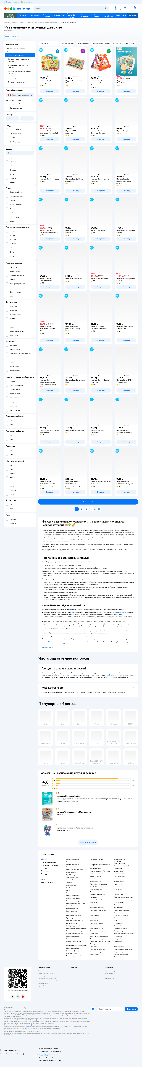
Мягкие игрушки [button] (47, 883)
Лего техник (94, 920)
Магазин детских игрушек (74, 933)
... (95, 509)
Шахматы (117, 892)
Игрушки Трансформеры (98, 894)
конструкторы (49, 641)
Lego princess (118, 871)
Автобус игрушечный (73, 926)
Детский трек (70, 906)
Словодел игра (118, 894)
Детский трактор (71, 923)
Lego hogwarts (94, 918)
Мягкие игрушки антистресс (123, 949)
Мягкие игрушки (119, 941)
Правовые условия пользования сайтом (37, 1008)
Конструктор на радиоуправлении (119, 862)
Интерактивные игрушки (98, 862)
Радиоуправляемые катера (74, 931)
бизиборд (126, 631)
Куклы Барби (118, 923)
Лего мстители (95, 892)
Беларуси (17, 1010)
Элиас (116, 905)
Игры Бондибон (119, 902)
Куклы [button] (43, 880)
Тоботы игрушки (71, 867)
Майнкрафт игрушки (96, 859)
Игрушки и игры (18, 23)
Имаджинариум (119, 881)
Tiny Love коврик (95, 876)
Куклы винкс (118, 936)
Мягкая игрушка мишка (121, 944)
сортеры (88, 626)
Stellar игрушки (71, 872)
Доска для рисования (120, 887)
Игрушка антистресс (72, 948)
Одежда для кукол (119, 931)
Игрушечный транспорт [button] (49, 865)
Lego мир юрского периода (99, 936)
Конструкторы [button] (46, 874)
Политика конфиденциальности (48, 978)
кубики (73, 612)
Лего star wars (94, 915)
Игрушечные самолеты (73, 915)
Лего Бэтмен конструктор (98, 884)
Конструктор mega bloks (122, 866)
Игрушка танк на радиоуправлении (72, 912)
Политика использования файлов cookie (51, 981)
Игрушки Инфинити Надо (74, 869)
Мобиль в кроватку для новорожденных (73, 942)
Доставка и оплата (43, 971)
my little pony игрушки (73, 875)
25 (99, 509)
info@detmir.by (38, 1020)
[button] (132, 15)
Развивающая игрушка (73, 936)
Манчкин (117, 879)
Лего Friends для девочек (98, 949)
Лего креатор (94, 944)
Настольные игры (119, 876)
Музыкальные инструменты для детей (100, 865)
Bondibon (69, 888)
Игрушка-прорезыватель (16, 82)
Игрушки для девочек (73, 939)
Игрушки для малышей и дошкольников (42, 23)
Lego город (93, 913)
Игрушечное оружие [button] (48, 862)
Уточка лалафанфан (96, 881)
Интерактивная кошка (121, 954)
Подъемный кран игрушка (74, 920)
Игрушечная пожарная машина (76, 928)
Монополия (118, 913)
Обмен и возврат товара (45, 973)
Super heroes (94, 926)
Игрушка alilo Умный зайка (68, 796)
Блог (105, 976)
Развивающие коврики (15, 78)
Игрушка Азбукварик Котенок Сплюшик (74, 828)
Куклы (116, 920)
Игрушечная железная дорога (75, 903)
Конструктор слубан (96, 952)
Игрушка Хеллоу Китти (97, 900)
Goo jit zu (69, 882)
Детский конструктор (97, 907)
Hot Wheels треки (72, 908)
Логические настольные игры (123, 897)
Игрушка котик (119, 946)
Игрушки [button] (44, 868)
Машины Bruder (71, 885)
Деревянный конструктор (98, 939)
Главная (7, 23)
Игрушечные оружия (73, 893)
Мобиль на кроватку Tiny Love (100, 871)
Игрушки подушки (120, 952)
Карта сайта (41, 986)
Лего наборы (94, 902)
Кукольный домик (119, 926)
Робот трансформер (72, 951)
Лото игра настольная (121, 915)
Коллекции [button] (45, 871)
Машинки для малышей (73, 956)
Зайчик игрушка (119, 957)
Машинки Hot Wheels (73, 898)
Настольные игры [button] (47, 877)
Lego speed (93, 946)
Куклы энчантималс (72, 859)
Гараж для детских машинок (75, 918)
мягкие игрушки (120, 612)
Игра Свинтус (118, 907)
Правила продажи (43, 976)
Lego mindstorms (119, 859)
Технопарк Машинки (72, 877)
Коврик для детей (95, 868)
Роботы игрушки (71, 953)
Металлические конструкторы (100, 941)
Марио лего (94, 933)
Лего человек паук (96, 889)
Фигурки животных (96, 874)
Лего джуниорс (119, 874)
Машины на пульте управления (76, 901)
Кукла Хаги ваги (95, 879)
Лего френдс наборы (97, 928)
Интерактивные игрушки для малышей (18, 60)
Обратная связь (43, 983)
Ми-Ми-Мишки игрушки (98, 887)
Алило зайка (70, 880)
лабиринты (111, 675)
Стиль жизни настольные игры (123, 900)
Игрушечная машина (72, 895)
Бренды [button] (44, 859)
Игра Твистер (118, 889)
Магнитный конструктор (98, 931)
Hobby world (118, 884)
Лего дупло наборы (96, 923)
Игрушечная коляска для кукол (123, 933)
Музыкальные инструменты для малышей (19, 73)
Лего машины (94, 954)
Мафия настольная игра (121, 910)
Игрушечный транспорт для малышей (17, 66)
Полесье (69, 862)
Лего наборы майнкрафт (98, 910)
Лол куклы (117, 918)
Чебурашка (93, 897)
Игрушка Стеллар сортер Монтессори (73, 812)
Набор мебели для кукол (122, 939)
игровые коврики (65, 675)
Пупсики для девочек (121, 928)
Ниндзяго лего (94, 905)
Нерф (68, 890)
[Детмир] (17, 8)
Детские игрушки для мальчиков (76, 945)
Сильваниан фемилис (73, 864)
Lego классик (118, 868)
